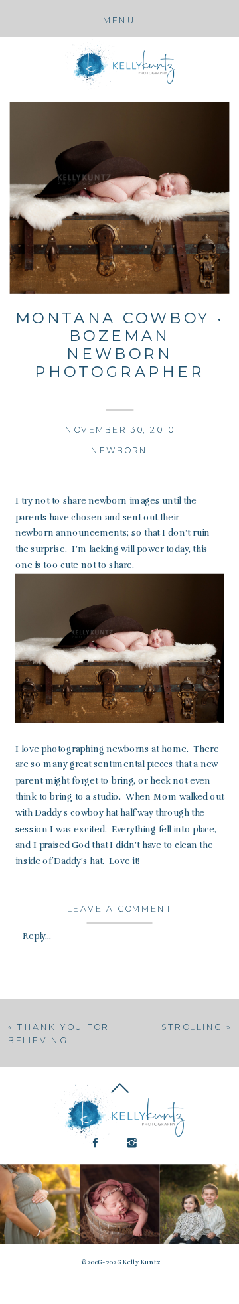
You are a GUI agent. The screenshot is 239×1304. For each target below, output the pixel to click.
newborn (119, 450)
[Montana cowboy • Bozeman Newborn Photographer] (120, 198)
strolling (191, 1027)
